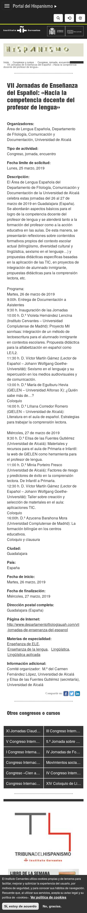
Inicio (6, 62)
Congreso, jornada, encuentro (54, 62)
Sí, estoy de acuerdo (20, 906)
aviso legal (71, 893)
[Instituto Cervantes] (21, 28)
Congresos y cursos (23, 62)
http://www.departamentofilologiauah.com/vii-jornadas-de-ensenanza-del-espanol (43, 627)
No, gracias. (52, 906)
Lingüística (60, 649)
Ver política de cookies (48, 897)
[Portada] (43, 49)
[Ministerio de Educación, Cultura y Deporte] (65, 30)
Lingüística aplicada (23, 654)
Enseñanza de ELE (23, 643)
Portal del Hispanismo (33, 6)
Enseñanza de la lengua (27, 649)
